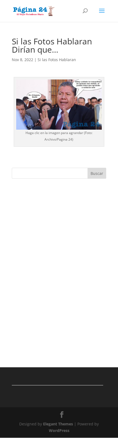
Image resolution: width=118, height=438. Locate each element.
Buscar (97, 173)
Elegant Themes (58, 423)
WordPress (59, 430)
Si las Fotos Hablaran (57, 59)
